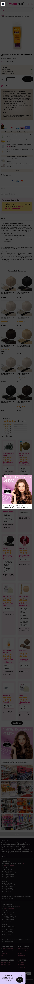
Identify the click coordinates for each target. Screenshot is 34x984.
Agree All (20, 980)
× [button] (3, 476)
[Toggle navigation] (3, 4)
